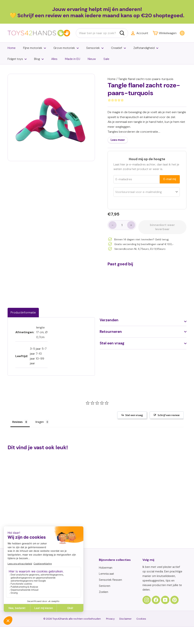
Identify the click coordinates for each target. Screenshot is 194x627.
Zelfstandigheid (144, 48)
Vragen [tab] (39, 422)
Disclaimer (125, 618)
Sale (106, 59)
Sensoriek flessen (110, 580)
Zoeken (103, 592)
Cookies (141, 618)
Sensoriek (93, 48)
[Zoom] (51, 117)
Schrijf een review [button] (169, 415)
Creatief (116, 48)
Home (12, 48)
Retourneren (111, 331)
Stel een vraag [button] (134, 415)
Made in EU (72, 59)
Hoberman (105, 568)
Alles (54, 59)
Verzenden (109, 320)
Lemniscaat (106, 574)
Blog (37, 59)
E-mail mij (169, 179)
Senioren (104, 586)
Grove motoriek (64, 48)
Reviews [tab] (17, 422)
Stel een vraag (112, 343)
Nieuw (92, 59)
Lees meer (118, 140)
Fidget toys (15, 59)
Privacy (110, 618)
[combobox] (102, 33)
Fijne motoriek (32, 48)
